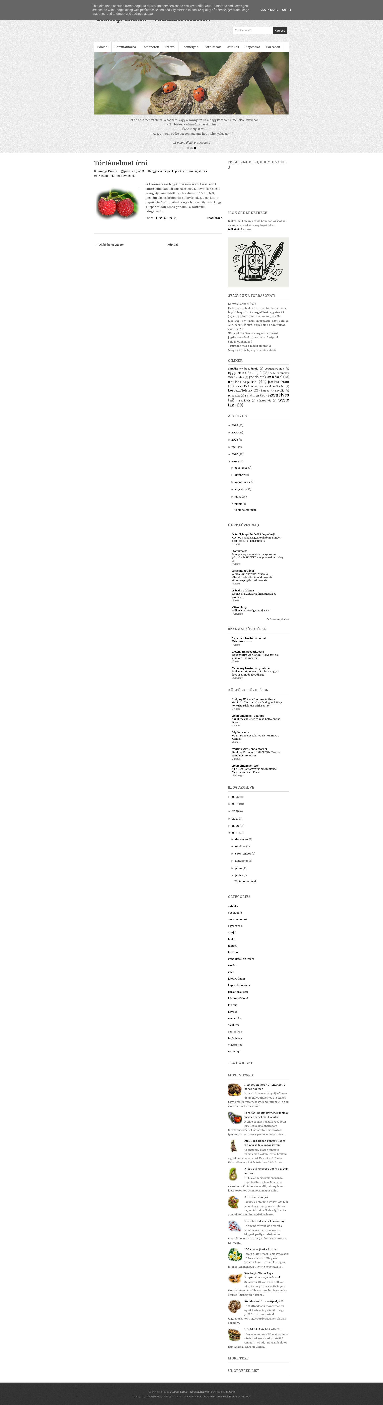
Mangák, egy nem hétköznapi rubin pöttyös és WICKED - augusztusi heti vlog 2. (257, 562)
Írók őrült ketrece (239, 234)
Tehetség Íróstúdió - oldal (249, 642)
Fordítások (212, 47)
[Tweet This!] (160, 222)
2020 (234, 458)
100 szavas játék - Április (260, 1253)
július (237, 501)
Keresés (280, 30)
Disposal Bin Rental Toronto (234, 1401)
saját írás (200, 175)
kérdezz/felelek (240, 395)
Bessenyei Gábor (243, 575)
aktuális (233, 373)
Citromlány (239, 611)
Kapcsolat (252, 47)
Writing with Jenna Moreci (249, 753)
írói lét (233, 387)
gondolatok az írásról (265, 382)
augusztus (241, 493)
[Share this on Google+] (166, 222)
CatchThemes (154, 1401)
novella (279, 395)
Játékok (233, 47)
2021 (234, 451)
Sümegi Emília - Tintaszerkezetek (189, 1396)
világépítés (264, 405)
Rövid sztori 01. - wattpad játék (264, 1306)
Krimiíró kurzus (242, 646)
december (241, 472)
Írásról (170, 47)
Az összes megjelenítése (278, 624)
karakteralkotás (274, 391)
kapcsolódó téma (246, 391)
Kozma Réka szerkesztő (248, 656)
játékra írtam (184, 175)
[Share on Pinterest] (171, 222)
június (238, 508)
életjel (256, 377)
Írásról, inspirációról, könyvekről (253, 539)
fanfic (272, 378)
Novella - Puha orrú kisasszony (264, 1225)
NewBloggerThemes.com (201, 1401)
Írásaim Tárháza (243, 595)
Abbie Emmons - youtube (248, 720)
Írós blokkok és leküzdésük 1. (263, 1333)
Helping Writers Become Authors (253, 703)
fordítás (239, 381)
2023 (234, 444)
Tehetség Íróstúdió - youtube (251, 672)
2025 (234, 429)
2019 (234, 466)
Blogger (230, 1396)
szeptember (242, 486)
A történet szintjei (256, 1201)
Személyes (190, 47)
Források (273, 47)
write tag (234, 1055)
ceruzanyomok (274, 373)
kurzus (265, 395)
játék (170, 175)
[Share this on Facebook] (156, 222)
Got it (286, 9)
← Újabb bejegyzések (109, 249)
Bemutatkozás (125, 47)
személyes (278, 399)
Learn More (269, 9)
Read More (214, 222)
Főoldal (102, 47)
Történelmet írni (120, 168)
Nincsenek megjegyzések (116, 180)
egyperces (159, 175)
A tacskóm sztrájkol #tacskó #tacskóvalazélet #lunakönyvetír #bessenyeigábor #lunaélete (252, 581)
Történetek (150, 47)
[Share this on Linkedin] (175, 222)
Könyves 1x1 (240, 555)
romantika (234, 400)
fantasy (284, 377)
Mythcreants (240, 736)
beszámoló (251, 373)
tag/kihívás (244, 405)
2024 (234, 437)
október (239, 479)
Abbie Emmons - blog (245, 770)
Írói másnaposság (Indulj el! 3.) (251, 615)
